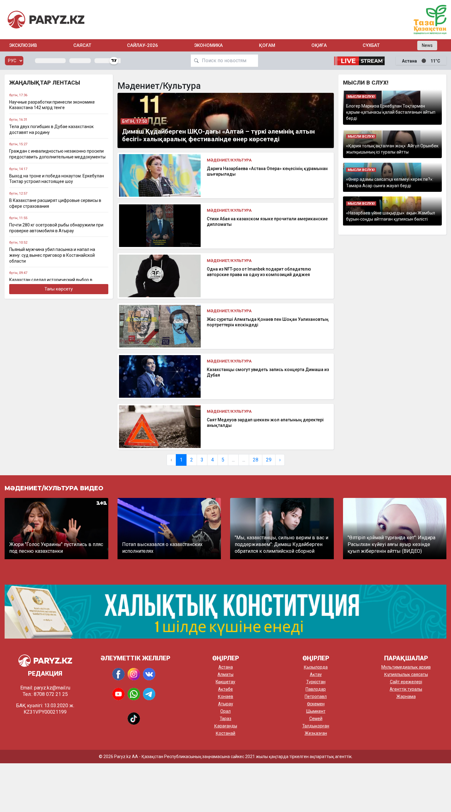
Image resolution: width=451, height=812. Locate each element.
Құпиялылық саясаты (406, 674)
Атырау (225, 703)
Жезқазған (316, 733)
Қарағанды (225, 725)
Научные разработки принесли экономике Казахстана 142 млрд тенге (52, 105)
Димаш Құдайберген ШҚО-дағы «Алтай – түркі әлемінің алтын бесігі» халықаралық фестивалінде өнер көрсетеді (218, 135)
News (427, 45)
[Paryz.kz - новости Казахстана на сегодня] (46, 19)
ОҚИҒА (319, 45)
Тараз (225, 718)
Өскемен (316, 703)
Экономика (208, 45)
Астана (225, 667)
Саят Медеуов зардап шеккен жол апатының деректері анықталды (265, 422)
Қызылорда (316, 667)
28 (255, 460)
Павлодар (316, 689)
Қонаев (225, 696)
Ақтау (316, 674)
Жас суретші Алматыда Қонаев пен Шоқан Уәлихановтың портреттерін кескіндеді (268, 322)
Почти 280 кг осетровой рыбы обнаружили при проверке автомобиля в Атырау (56, 227)
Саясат (82, 45)
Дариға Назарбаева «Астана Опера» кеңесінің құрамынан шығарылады (267, 171)
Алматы (225, 674)
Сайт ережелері (406, 681)
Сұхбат (371, 45)
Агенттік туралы (406, 689)
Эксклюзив (23, 45)
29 (269, 460)
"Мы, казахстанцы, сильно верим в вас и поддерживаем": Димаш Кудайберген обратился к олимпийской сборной (281, 544)
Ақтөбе (225, 689)
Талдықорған (315, 725)
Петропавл (316, 696)
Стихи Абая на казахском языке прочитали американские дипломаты (267, 221)
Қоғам (267, 45)
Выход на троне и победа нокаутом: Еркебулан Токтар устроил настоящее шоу (56, 178)
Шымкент (316, 711)
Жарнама (406, 696)
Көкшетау (225, 681)
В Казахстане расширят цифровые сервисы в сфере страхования (55, 203)
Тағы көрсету (58, 289)
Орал (225, 711)
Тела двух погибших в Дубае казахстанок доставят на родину (51, 129)
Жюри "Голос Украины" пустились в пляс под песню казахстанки (56, 547)
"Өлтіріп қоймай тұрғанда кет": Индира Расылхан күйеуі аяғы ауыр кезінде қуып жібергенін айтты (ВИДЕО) (391, 544)
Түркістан (316, 681)
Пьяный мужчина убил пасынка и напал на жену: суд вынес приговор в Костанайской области (52, 255)
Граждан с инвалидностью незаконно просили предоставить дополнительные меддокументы (57, 154)
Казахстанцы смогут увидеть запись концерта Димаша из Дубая (268, 372)
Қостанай (225, 733)
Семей (315, 718)
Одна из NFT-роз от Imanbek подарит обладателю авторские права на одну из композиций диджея (259, 272)
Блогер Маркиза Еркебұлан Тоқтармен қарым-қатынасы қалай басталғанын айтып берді (390, 112)
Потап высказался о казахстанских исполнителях (162, 547)
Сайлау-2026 (142, 45)
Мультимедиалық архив (406, 667)
